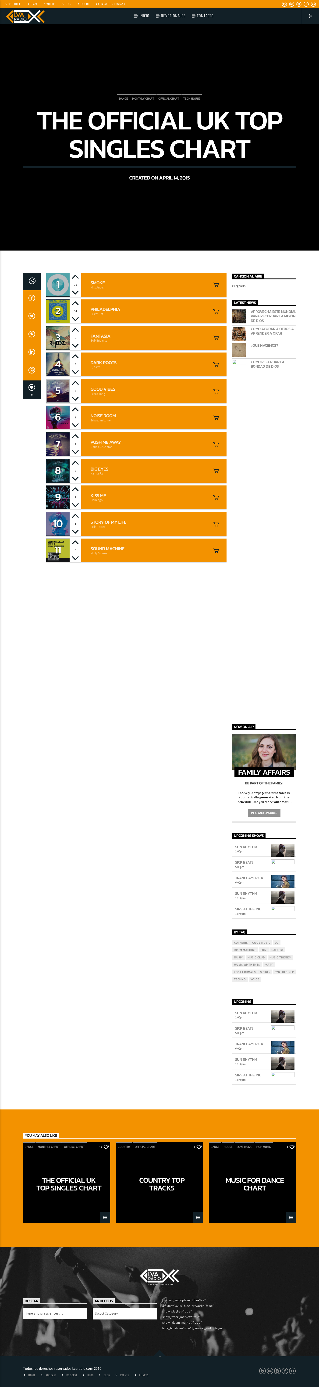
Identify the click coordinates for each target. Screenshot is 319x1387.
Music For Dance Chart (255, 1184)
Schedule (14, 4)
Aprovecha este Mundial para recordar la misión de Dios (273, 316)
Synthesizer (284, 972)
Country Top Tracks (161, 1184)
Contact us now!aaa (111, 4)
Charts (143, 1375)
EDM (264, 950)
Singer (265, 972)
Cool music (261, 942)
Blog (68, 4)
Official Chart (168, 99)
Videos (50, 4)
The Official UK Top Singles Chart (68, 1184)
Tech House (191, 99)
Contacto (205, 16)
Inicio (144, 16)
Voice (255, 979)
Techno (240, 979)
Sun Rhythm (246, 847)
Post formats (245, 972)
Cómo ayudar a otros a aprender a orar (272, 331)
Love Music (244, 1147)
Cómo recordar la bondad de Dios (267, 364)
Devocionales (173, 16)
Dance (123, 99)
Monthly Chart (143, 99)
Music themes (280, 957)
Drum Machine (245, 950)
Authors (241, 942)
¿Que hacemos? (264, 345)
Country (124, 1147)
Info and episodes (264, 813)
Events (124, 1375)
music (238, 957)
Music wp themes (247, 964)
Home (31, 1375)
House (228, 1147)
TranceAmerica (249, 878)
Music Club (256, 957)
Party (269, 964)
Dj (277, 942)
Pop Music (263, 1147)
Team (33, 4)
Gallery (277, 950)
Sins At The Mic (248, 909)
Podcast (51, 1375)
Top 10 (85, 4)
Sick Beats (244, 862)
